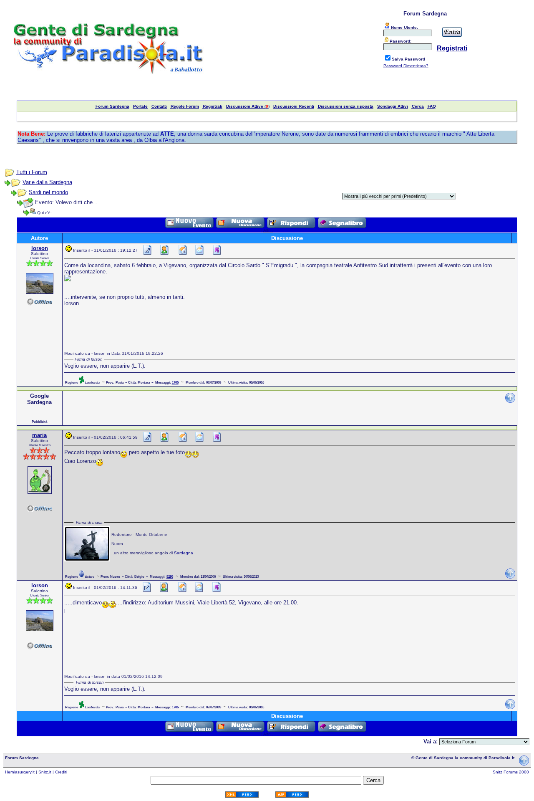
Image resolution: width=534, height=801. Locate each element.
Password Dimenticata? (405, 65)
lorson (39, 248)
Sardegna (183, 553)
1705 (175, 382)
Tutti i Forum (31, 172)
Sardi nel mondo (48, 192)
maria (39, 435)
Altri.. (268, 230)
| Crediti (60, 772)
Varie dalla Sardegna (47, 182)
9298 (169, 576)
